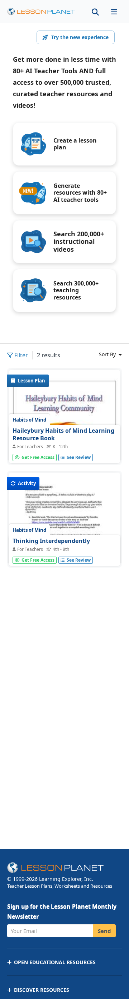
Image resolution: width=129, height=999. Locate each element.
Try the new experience (80, 37)
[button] (114, 11)
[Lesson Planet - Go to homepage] (41, 11)
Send (104, 930)
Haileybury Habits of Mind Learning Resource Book (63, 434)
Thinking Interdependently (51, 541)
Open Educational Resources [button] (55, 962)
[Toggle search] (95, 11)
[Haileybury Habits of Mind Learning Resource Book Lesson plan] (64, 448)
